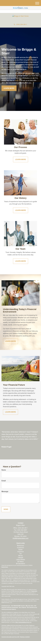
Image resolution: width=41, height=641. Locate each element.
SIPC (36, 591)
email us (17, 80)
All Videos (20, 561)
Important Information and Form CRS (10, 637)
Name (3, 470)
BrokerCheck (4, 567)
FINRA (32, 591)
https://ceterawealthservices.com (23, 622)
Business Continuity (25, 637)
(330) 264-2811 (21, 24)
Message (4, 491)
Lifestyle (20, 557)
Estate (20, 550)
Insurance (20, 552)
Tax (20, 554)
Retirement (20, 546)
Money (20, 556)
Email (3, 481)
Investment (20, 548)
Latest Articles (20, 559)
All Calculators (20, 563)
